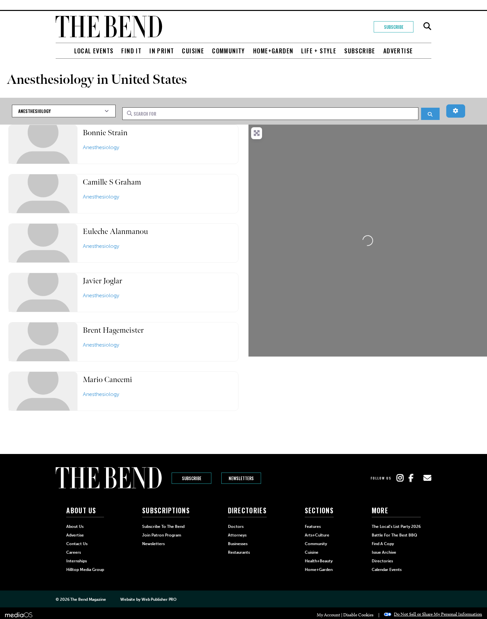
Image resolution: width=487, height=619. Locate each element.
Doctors (236, 526)
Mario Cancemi (107, 379)
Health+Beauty (319, 561)
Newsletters (241, 478)
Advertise (398, 50)
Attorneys (237, 535)
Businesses (237, 543)
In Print (161, 50)
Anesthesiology (101, 147)
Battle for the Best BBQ (394, 535)
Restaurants (239, 552)
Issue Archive (384, 552)
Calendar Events (387, 569)
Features (313, 526)
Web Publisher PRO (159, 599)
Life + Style (318, 50)
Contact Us (76, 543)
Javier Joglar (102, 281)
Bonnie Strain (105, 133)
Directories (382, 561)
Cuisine (193, 50)
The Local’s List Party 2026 (396, 526)
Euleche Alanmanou (115, 231)
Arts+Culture (317, 535)
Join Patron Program (161, 535)
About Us (74, 526)
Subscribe (394, 27)
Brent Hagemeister (113, 330)
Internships (76, 561)
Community (228, 50)
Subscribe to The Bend (163, 526)
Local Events (94, 50)
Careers (73, 552)
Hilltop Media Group (85, 569)
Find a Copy (383, 543)
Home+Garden (273, 50)
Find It (131, 50)
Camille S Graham (112, 182)
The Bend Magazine (88, 599)
